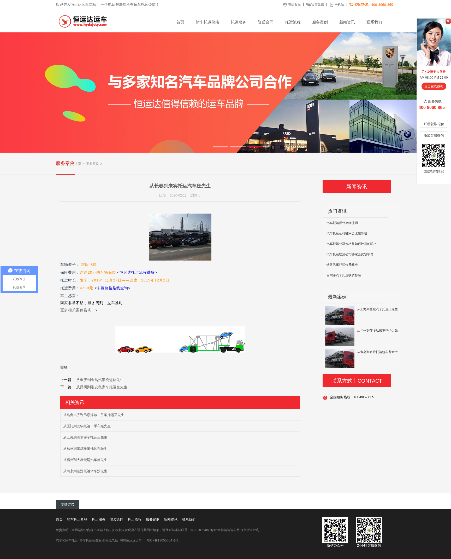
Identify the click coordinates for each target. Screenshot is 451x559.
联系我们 (374, 22)
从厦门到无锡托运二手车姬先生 (87, 426)
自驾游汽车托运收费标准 (344, 275)
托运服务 (238, 22)
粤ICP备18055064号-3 (162, 540)
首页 (180, 22)
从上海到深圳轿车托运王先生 (85, 437)
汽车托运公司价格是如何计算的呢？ (352, 244)
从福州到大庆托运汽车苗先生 (85, 460)
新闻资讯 (347, 22)
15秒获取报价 (434, 124)
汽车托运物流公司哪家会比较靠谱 (350, 254)
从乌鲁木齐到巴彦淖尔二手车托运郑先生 (93, 415)
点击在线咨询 (433, 86)
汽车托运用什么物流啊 (342, 223)
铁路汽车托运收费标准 (342, 265)
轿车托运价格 (207, 22)
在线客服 (294, 4)
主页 (78, 164)
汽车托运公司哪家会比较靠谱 (347, 233)
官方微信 (317, 4)
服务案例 (320, 22)
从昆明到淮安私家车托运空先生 (101, 387)
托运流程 (293, 22)
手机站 (339, 4)
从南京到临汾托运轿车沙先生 (85, 471)
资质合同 (266, 22)
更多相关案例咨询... (78, 310)
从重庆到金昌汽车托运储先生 (100, 380)
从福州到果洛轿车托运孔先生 (85, 449)
